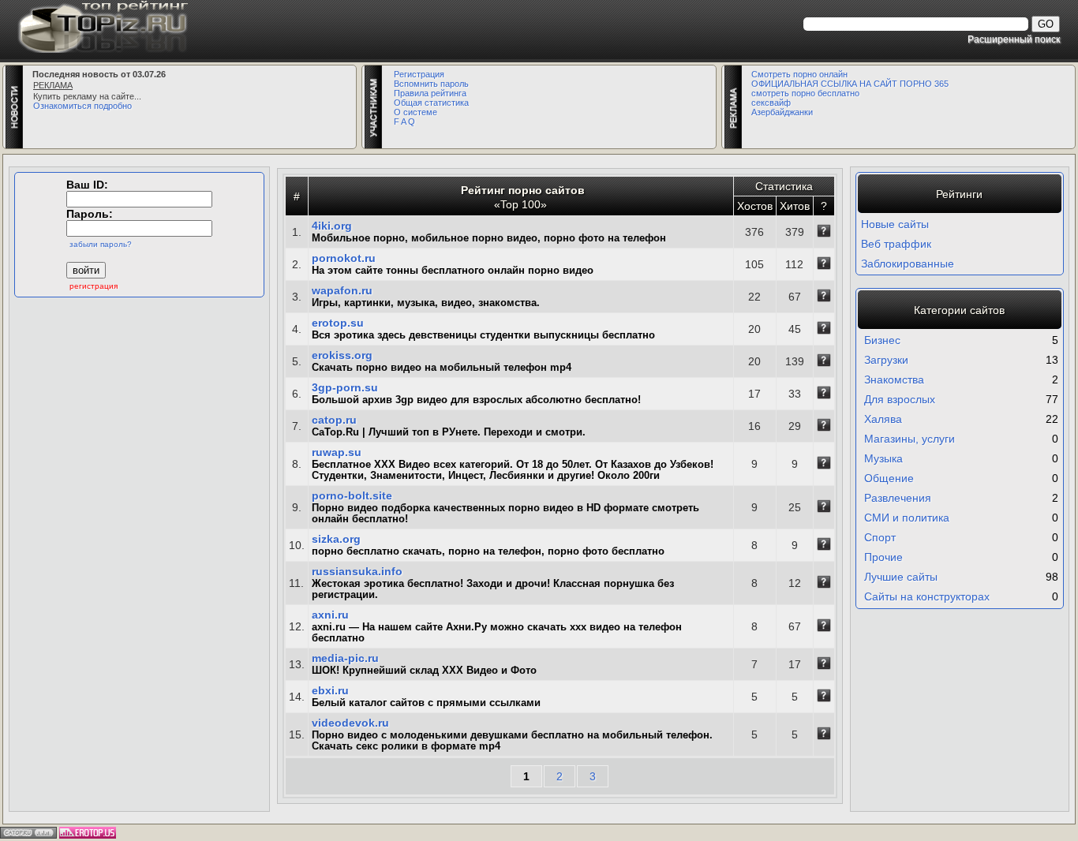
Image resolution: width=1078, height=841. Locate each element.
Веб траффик (896, 243)
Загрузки (886, 359)
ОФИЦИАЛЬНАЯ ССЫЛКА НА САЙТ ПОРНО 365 (850, 83)
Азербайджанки (782, 112)
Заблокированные (907, 263)
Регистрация (419, 74)
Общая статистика (431, 102)
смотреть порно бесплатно (805, 93)
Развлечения (897, 498)
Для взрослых (899, 399)
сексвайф (771, 102)
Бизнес (882, 340)
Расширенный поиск (1014, 39)
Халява (883, 419)
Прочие (883, 557)
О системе (415, 112)
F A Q (404, 121)
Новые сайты (895, 224)
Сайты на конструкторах (927, 596)
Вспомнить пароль (431, 83)
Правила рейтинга (430, 93)
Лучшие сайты (901, 576)
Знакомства (894, 379)
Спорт (880, 537)
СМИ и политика (906, 517)
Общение (889, 478)
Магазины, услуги (909, 438)
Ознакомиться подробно (82, 105)
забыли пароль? (100, 244)
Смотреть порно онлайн (799, 74)
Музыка (883, 458)
